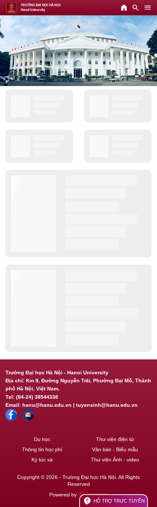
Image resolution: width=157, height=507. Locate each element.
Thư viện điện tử (115, 439)
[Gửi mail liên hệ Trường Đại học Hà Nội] (28, 419)
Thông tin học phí (42, 449)
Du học (42, 439)
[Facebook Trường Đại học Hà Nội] (11, 419)
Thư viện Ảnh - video (115, 460)
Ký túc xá (42, 460)
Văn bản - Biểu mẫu (115, 449)
